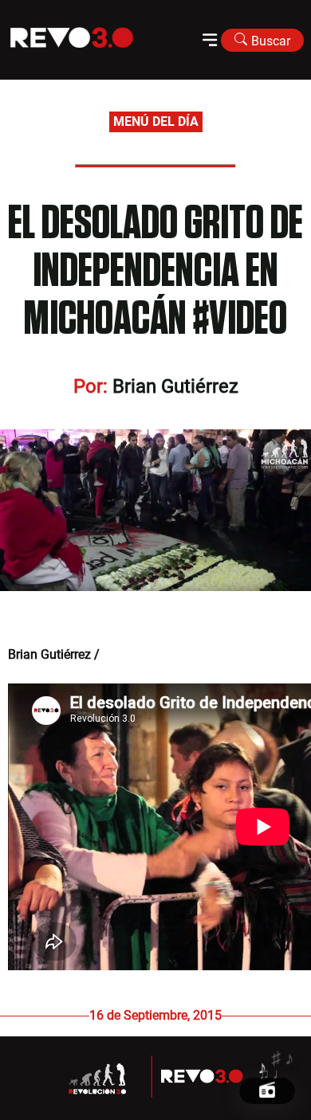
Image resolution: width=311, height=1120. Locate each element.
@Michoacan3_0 (147, 654)
